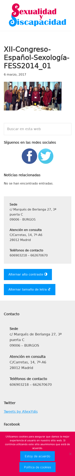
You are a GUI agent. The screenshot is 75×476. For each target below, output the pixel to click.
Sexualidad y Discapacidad (37, 15)
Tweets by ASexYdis (21, 411)
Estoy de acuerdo (37, 456)
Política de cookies (37, 467)
